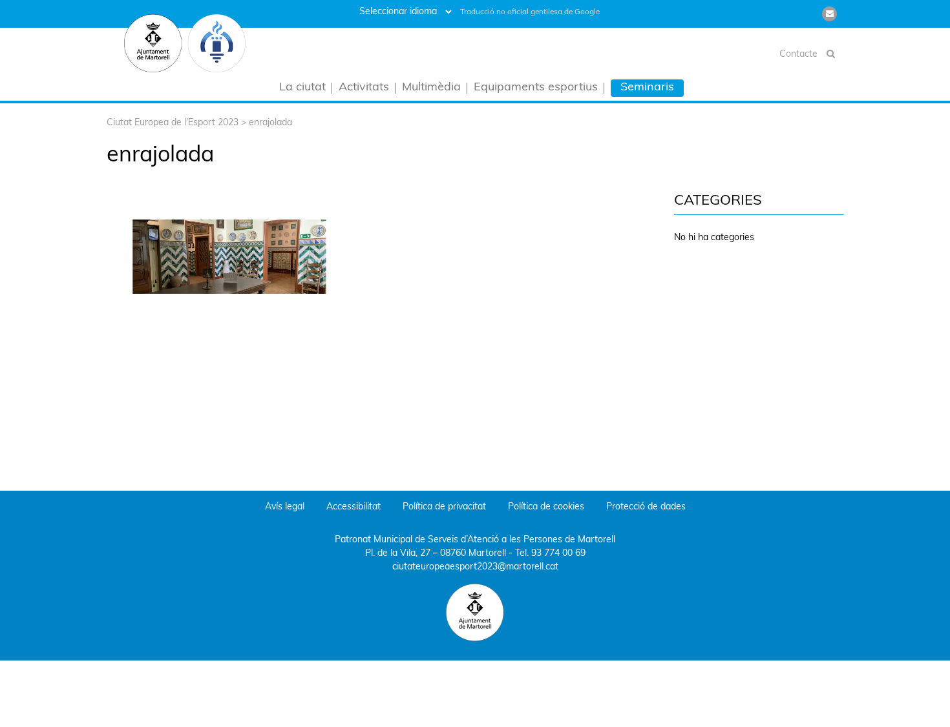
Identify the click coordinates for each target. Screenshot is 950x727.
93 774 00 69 (558, 553)
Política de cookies (546, 507)
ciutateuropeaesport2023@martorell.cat (475, 567)
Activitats (364, 88)
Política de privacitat (444, 507)
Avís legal (284, 507)
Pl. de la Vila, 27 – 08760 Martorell (435, 553)
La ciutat (302, 88)
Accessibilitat (353, 507)
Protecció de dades (646, 507)
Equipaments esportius (536, 88)
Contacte (798, 54)
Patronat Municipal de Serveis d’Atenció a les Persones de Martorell (475, 540)
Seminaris (647, 88)
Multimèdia (431, 88)
